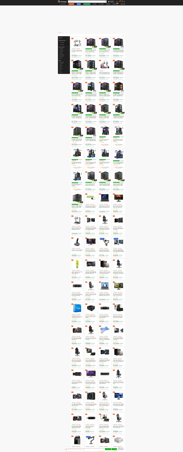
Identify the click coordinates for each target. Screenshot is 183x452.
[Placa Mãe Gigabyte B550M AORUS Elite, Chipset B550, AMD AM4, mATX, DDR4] (105, 440)
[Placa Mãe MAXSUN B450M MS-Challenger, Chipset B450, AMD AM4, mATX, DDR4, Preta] (91, 264)
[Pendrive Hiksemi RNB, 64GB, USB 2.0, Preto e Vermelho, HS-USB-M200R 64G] (77, 374)
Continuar (114, 449)
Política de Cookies (82, 449)
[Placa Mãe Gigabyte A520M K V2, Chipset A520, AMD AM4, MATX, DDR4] (77, 330)
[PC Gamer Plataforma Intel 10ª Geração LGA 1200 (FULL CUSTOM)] (77, 177)
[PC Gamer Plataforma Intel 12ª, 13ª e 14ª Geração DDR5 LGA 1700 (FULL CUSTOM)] (119, 154)
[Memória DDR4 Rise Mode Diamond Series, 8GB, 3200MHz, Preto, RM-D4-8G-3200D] (77, 286)
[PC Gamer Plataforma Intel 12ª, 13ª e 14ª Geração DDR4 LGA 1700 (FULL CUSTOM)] (91, 153)
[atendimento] (124, 2)
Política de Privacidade (75, 449)
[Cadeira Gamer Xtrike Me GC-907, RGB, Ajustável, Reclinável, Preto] (119, 374)
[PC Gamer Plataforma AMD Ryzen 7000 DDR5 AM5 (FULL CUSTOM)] (119, 131)
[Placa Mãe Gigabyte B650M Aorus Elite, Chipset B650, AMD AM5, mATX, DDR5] (77, 396)
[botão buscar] (105, 1)
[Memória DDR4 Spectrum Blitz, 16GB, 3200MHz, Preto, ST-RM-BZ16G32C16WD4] (105, 374)
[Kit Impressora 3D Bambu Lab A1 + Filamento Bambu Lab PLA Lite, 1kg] (77, 43)
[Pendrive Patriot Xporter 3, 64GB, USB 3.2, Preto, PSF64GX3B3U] (91, 418)
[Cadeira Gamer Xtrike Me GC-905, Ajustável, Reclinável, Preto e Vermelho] (91, 330)
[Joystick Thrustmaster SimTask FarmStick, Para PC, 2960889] (77, 242)
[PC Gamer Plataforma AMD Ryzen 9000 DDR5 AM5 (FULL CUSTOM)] (77, 153)
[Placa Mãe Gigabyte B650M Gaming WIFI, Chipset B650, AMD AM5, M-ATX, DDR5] (77, 418)
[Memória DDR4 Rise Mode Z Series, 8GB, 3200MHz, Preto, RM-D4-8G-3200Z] (105, 308)
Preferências (108, 449)
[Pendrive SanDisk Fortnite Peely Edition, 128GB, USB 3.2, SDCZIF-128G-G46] (77, 264)
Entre (112, 1)
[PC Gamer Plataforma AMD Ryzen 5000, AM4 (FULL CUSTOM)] (105, 131)
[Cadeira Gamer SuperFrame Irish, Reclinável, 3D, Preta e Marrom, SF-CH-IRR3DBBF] (77, 352)
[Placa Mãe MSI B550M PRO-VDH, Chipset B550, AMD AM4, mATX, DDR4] (119, 220)
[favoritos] (117, 2)
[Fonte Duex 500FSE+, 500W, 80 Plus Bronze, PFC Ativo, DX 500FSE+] (91, 308)
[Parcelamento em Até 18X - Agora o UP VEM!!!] (91, 18)
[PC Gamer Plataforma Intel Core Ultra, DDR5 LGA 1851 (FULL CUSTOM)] (105, 153)
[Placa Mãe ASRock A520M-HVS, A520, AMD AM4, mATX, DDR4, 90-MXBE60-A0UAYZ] (105, 352)
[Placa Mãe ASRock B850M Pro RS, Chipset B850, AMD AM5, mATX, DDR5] (119, 330)
